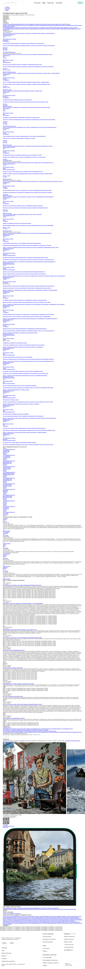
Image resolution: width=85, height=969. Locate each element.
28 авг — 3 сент (6, 175)
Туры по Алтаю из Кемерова (60, 920)
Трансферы (59, 2)
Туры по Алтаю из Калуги (36, 920)
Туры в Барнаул (17, 913)
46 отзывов (5, 535)
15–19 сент (5, 209)
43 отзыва (5, 558)
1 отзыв (4, 188)
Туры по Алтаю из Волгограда (54, 919)
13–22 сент (5, 194)
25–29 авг (5, 86)
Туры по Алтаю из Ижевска (69, 917)
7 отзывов (5, 80)
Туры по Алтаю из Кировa (17, 923)
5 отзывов (5, 134)
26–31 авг (5, 140)
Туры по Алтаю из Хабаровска (35, 918)
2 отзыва (5, 241)
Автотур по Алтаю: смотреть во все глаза (13, 667)
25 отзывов (5, 62)
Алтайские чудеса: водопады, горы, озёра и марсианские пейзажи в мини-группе (22, 585)
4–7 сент (5, 103)
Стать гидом (46, 948)
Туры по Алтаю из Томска (60, 918)
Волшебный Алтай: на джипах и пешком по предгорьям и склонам (18, 683)
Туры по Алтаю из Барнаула (40, 919)
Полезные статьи (7, 727)
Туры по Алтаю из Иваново (41, 922)
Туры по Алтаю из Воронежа (21, 918)
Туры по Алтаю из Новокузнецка (46, 923)
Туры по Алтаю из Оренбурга (69, 922)
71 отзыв (5, 521)
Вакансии (4, 956)
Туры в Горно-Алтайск (8, 913)
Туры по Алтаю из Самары (67, 919)
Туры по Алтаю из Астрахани (14, 922)
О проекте (4, 958)
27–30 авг (5, 121)
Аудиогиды (50, 2)
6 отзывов (5, 97)
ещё (4, 661)
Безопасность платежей (49, 939)
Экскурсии (37, 2)
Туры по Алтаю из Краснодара (28, 922)
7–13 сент (5, 228)
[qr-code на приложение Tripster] (18, 943)
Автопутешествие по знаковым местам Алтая (14, 650)
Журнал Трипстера (6, 953)
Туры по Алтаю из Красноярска (70, 916)
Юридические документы (8, 961)
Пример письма (36, 734)
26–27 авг (5, 49)
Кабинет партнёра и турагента (51, 962)
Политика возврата (48, 942)
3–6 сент (5, 122)
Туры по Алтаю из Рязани (71, 918)
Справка (45, 965)
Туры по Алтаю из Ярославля (16, 919)
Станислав (5, 533)
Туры (3, 950)
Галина (4, 556)
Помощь (45, 951)
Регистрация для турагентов (50, 960)
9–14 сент (5, 142)
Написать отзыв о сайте (68, 964)
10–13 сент (5, 123)
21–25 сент (5, 211)
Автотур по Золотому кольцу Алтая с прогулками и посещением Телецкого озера (22, 637)
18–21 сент (5, 105)
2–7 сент (5, 141)
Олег (4, 545)
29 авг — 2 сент (6, 87)
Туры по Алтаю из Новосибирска (10, 916)
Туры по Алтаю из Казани (48, 918)
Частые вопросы (47, 936)
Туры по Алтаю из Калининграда (55, 916)
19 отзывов (5, 152)
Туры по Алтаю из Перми (25, 920)
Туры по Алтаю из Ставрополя (72, 923)
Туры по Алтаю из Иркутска (56, 917)
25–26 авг (5, 48)
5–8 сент (5, 159)
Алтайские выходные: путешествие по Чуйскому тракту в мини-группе (19, 629)
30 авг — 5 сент (6, 69)
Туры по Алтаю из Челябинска (12, 920)
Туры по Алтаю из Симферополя (30, 923)
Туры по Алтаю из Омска (59, 923)
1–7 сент (5, 176)
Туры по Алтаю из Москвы (42, 916)
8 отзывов (5, 41)
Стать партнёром (47, 957)
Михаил (4, 568)
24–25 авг (5, 47)
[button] (80, 2)
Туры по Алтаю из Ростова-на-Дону (22, 917)
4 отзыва (5, 326)
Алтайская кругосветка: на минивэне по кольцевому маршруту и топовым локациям (23, 603)
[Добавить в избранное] (3, 59)
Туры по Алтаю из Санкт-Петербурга (27, 916)
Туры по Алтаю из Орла (47, 920)
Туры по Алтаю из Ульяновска (55, 922)
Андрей (4, 519)
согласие (22, 740)
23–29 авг (5, 68)
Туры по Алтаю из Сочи (28, 919)
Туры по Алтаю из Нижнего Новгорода (40, 917)
